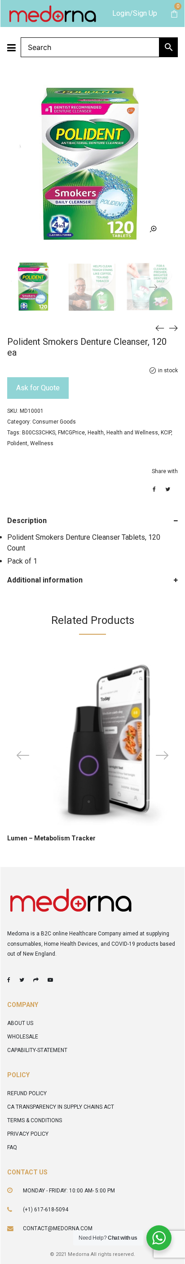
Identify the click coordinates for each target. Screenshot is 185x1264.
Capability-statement (37, 1050)
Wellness (41, 443)
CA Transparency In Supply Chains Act (60, 1107)
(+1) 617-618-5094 (45, 1209)
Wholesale (22, 1037)
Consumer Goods (54, 422)
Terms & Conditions (34, 1120)
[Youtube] (50, 980)
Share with (165, 471)
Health (96, 432)
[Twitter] (21, 980)
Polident (17, 443)
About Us (20, 1023)
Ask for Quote (38, 388)
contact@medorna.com (57, 1228)
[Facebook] (8, 980)
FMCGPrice (71, 432)
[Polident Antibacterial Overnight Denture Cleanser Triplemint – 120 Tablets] (159, 328)
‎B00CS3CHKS (38, 432)
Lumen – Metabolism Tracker (51, 838)
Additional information (45, 580)
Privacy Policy (27, 1134)
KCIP (166, 432)
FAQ (12, 1147)
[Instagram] (36, 980)
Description (27, 520)
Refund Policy (27, 1093)
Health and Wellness (132, 432)
